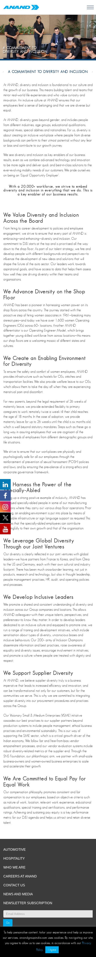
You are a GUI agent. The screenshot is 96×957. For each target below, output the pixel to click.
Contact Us (14, 885)
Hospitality (14, 858)
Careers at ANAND (20, 876)
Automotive (14, 849)
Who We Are (14, 867)
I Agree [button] (52, 949)
